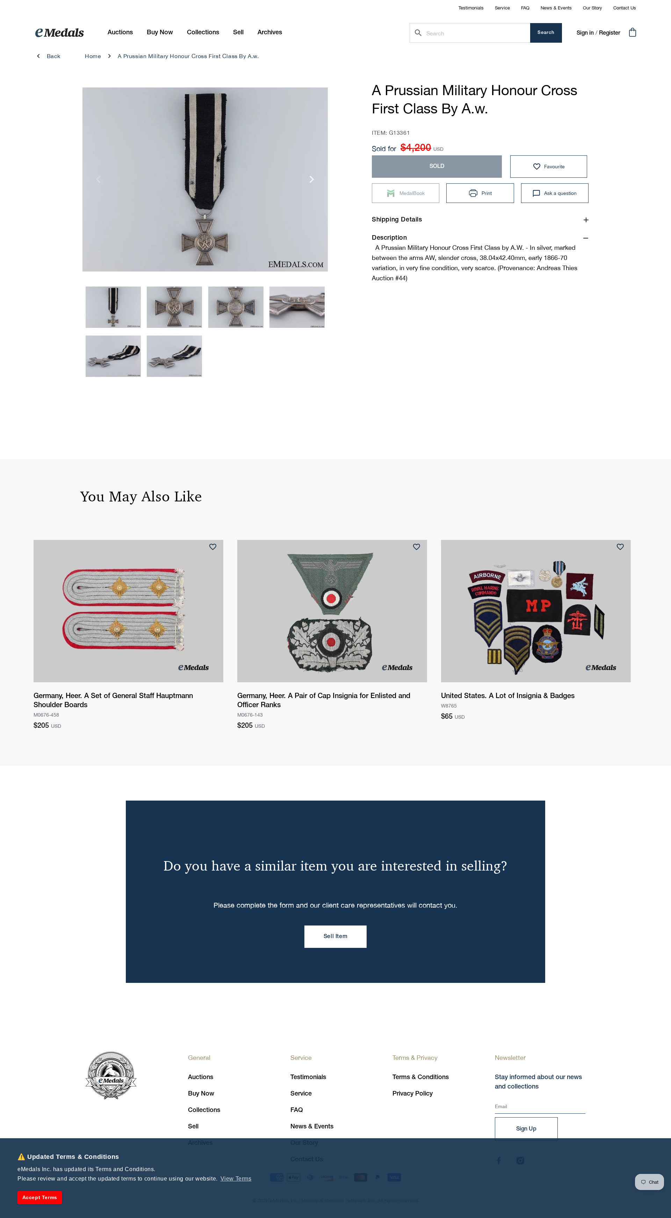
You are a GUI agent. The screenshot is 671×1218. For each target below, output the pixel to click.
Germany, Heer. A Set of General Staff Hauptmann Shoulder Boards (113, 701)
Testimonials (471, 7)
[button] (160, 32)
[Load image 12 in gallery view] (174, 356)
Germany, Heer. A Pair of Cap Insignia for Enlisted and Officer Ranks (323, 701)
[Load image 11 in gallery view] (113, 356)
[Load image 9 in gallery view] (236, 307)
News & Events (556, 7)
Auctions (200, 1077)
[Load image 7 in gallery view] (113, 307)
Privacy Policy (412, 1094)
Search (546, 32)
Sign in (585, 33)
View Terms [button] (236, 1179)
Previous (98, 182)
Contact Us (624, 7)
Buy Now (201, 1094)
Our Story (592, 7)
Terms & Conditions (420, 1077)
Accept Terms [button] (39, 1197)
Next (312, 182)
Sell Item (335, 936)
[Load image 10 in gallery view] (297, 307)
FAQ (525, 7)
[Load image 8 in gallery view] (174, 307)
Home (93, 56)
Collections (204, 1110)
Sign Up (526, 1129)
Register (609, 33)
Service (502, 7)
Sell (193, 1126)
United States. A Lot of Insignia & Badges (508, 696)
